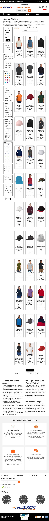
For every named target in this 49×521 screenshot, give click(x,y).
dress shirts (9, 389)
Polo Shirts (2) (8, 63)
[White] (9, 82)
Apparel (8, 14)
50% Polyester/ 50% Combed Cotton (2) (8, 136)
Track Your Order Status (41, 1)
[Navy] (7, 77)
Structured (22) (8, 190)
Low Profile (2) (8, 168)
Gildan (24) (7, 90)
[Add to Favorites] (22, 36)
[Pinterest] (7, 493)
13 (39, 373)
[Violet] (7, 82)
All (18, 28)
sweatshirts (14, 389)
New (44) (7, 108)
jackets (11, 22)
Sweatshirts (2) (8, 65)
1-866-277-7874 (23, 7)
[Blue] (7, 73)
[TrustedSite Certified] (6, 487)
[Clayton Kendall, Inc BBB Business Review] (24, 516)
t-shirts (8, 22)
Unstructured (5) (8, 192)
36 (15, 28)
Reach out (40, 411)
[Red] (7, 79)
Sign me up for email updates (8, 484)
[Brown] (9, 73)
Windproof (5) (7, 112)
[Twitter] (3, 493)
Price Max (7, 36)
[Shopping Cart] (46, 7)
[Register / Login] (40, 7)
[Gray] (7, 75)
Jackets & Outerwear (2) (9, 60)
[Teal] (5, 82)
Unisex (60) (7, 47)
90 (16, 28)
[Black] (5, 73)
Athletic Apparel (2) (9, 56)
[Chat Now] (43, 7)
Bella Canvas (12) (8, 100)
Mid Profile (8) (7, 171)
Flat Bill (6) (7, 188)
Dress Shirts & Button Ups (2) (11, 58)
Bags (18, 14)
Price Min (7, 32)
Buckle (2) (7, 177)
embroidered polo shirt (30, 395)
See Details (20, 1)
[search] (29, 10)
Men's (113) (7, 45)
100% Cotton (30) (8, 123)
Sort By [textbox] (25, 30)
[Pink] (5, 79)
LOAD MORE (30, 370)
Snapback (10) (8, 179)
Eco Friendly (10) (8, 110)
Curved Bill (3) (8, 186)
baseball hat (20, 408)
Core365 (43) (7, 88)
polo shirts (17, 22)
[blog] (5, 493)
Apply (8, 40)
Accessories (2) (8, 61)
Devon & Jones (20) (9, 94)
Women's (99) (7, 49)
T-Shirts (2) (7, 67)
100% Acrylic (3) (8, 121)
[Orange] (9, 77)
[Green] (9, 75)
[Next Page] (36, 27)
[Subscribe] (19, 482)
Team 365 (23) (8, 92)
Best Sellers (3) (8, 114)
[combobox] (30, 31)
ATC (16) (6, 98)
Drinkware (27, 14)
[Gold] (5, 75)
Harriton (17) (7, 96)
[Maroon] (5, 77)
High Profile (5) (8, 166)
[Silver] (9, 79)
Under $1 (37, 14)
